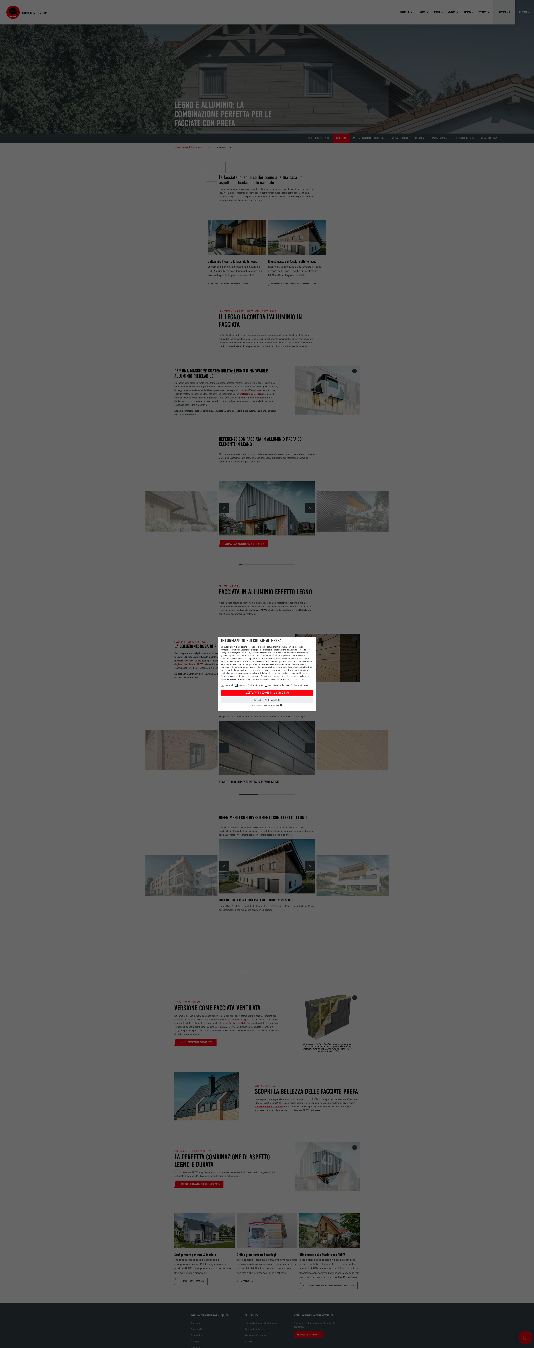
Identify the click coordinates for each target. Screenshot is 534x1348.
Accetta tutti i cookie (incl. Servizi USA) (267, 692)
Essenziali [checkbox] (229, 685)
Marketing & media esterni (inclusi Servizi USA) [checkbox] (288, 685)
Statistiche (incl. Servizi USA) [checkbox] (250, 685)
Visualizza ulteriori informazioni (266, 706)
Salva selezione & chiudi (267, 700)
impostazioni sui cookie (294, 679)
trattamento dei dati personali (285, 676)
